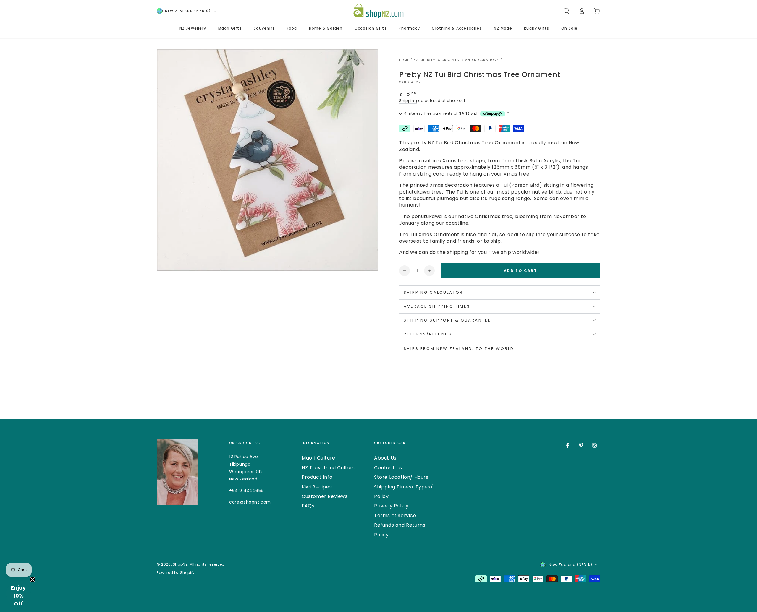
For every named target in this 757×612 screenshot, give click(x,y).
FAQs (308, 505)
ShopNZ (180, 564)
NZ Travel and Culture (329, 467)
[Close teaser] (32, 579)
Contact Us (388, 467)
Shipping (408, 100)
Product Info (317, 477)
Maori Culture (318, 457)
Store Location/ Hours (401, 477)
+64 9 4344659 (246, 491)
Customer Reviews (325, 496)
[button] (566, 10)
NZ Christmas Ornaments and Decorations (456, 60)
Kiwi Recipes (317, 486)
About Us (385, 457)
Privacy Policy (391, 505)
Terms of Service (395, 515)
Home (404, 60)
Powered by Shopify (176, 572)
